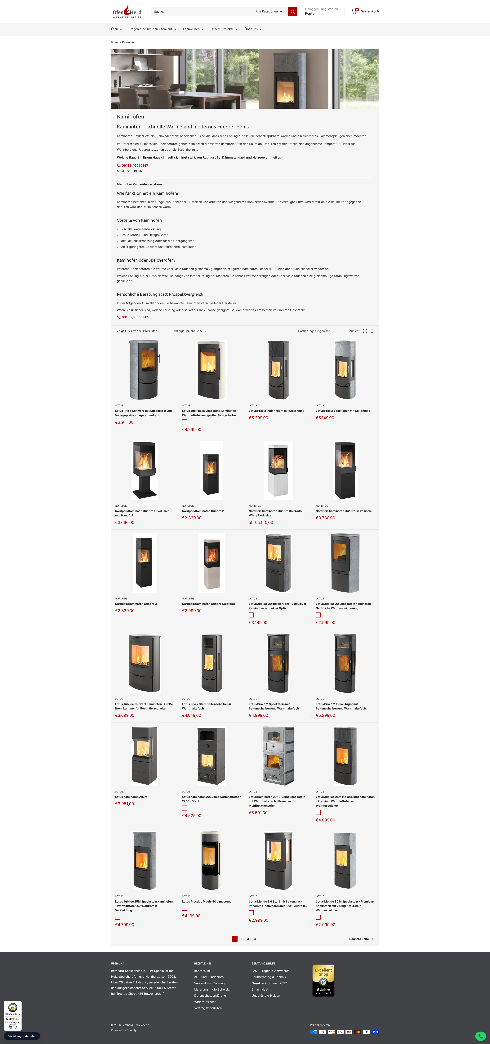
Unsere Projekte (222, 29)
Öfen (114, 29)
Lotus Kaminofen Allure (131, 797)
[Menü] (19, 1003)
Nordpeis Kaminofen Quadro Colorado (208, 604)
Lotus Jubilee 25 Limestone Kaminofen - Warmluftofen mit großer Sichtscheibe (210, 413)
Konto (309, 13)
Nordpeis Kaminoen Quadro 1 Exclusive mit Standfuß (142, 513)
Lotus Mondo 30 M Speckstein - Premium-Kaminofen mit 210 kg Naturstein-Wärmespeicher (345, 906)
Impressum (202, 971)
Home (114, 42)
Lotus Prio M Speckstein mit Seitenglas (343, 411)
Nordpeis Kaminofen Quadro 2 (203, 511)
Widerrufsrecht (205, 1002)
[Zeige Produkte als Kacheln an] (365, 331)
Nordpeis (121, 505)
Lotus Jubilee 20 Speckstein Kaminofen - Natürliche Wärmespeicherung (344, 606)
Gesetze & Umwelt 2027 (269, 983)
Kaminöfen (128, 42)
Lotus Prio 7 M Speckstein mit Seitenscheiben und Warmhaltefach (274, 706)
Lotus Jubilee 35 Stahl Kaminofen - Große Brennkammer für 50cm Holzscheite (144, 706)
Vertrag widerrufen (208, 1008)
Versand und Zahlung (209, 983)
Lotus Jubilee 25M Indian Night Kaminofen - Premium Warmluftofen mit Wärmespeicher (345, 801)
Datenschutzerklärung (210, 995)
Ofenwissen (191, 29)
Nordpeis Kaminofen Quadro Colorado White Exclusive (275, 513)
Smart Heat (260, 989)
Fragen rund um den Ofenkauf (150, 29)
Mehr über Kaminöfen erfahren (139, 184)
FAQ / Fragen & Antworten (271, 971)
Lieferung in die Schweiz (212, 989)
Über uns (251, 29)
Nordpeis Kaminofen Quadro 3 (136, 604)
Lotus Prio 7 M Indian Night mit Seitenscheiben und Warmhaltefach (341, 706)
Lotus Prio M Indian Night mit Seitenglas (276, 411)
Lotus (119, 405)
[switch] (13, 1026)
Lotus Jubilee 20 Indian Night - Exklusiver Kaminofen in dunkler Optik (277, 606)
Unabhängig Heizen (266, 995)
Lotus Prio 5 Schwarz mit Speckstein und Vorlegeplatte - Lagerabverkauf (143, 413)
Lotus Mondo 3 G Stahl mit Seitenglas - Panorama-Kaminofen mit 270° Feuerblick (278, 904)
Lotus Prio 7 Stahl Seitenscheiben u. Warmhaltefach (206, 706)
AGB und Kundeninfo (209, 977)
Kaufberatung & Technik (269, 977)
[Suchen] (292, 11)
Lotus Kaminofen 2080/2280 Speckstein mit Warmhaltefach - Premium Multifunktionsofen (277, 801)
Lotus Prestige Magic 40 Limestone (206, 901)
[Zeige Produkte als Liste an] (371, 331)
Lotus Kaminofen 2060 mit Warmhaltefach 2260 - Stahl (211, 799)
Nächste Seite (359, 939)
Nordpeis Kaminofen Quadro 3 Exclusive (344, 511)
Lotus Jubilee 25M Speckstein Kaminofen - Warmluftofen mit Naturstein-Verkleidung (144, 906)
